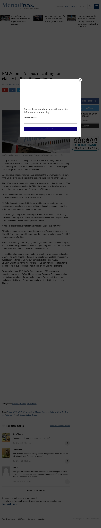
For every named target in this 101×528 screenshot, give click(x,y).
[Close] (80, 80)
